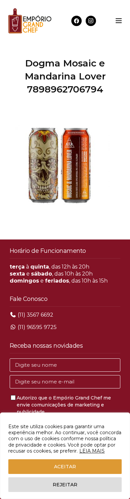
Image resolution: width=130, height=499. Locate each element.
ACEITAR (65, 467)
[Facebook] (76, 20)
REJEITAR (65, 485)
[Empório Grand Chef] (29, 20)
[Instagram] (91, 20)
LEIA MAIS (92, 451)
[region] (65, 455)
